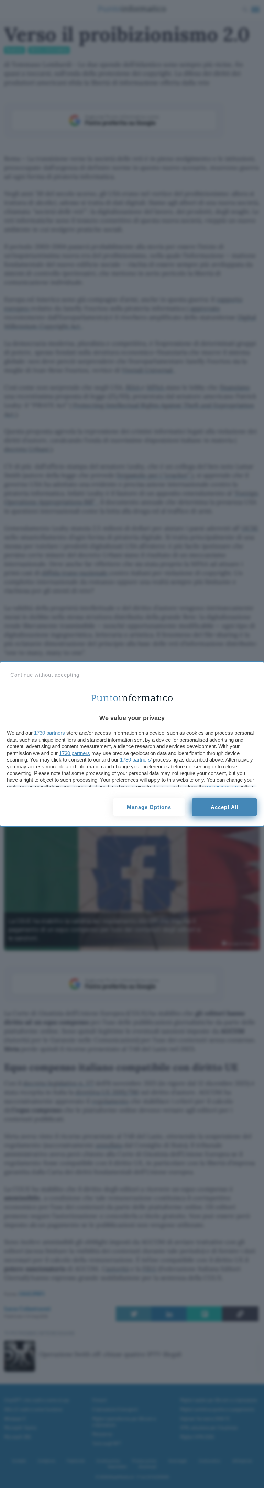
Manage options (149, 807)
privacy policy (222, 786)
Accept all (225, 807)
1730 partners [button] (49, 733)
